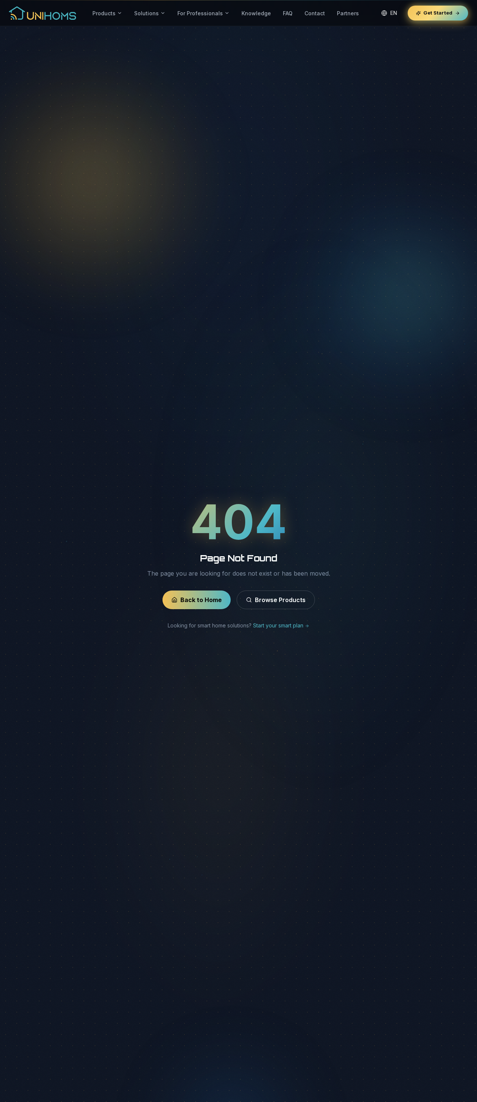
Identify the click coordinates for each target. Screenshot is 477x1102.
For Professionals (200, 13)
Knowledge (256, 13)
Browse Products (280, 600)
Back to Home (201, 600)
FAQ (288, 13)
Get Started (437, 13)
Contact (314, 13)
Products (104, 13)
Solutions (146, 13)
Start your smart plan (279, 625)
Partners (348, 13)
